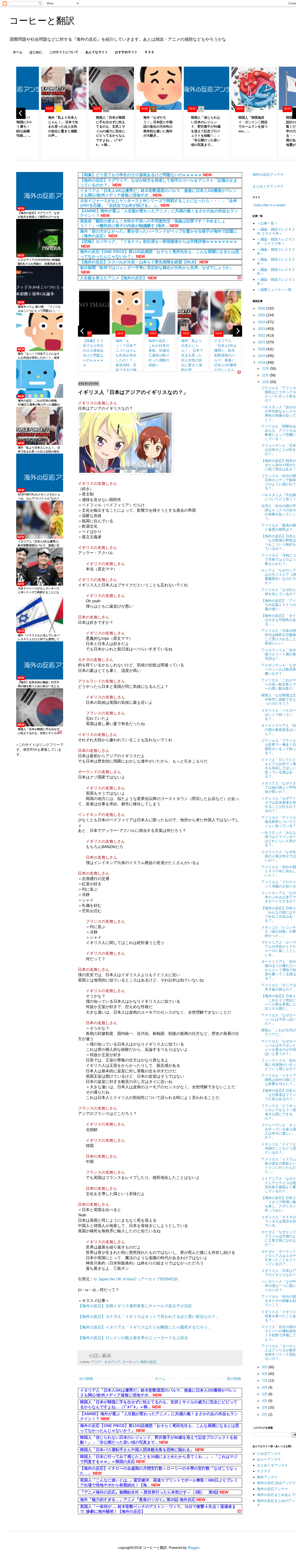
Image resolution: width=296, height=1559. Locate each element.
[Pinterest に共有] (109, 1355)
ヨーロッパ (130, 1362)
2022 (262, 335)
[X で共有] (100, 1355)
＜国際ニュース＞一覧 (274, 290)
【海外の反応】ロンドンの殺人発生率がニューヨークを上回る (133, 1338)
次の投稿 (86, 1379)
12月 (266, 368)
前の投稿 (234, 1379)
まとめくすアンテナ (268, 186)
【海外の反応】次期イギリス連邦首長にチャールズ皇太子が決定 (135, 1306)
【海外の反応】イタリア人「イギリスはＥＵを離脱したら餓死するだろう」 (145, 1327)
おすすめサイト (126, 52)
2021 (262, 342)
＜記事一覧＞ (267, 223)
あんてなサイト (96, 52)
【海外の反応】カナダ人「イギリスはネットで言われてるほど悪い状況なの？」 (148, 1316)
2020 (262, 349)
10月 (266, 382)
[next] (237, 331)
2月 (265, 1414)
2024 (262, 322)
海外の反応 (148, 1362)
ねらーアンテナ (269, 1459)
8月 (265, 1374)
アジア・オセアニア (105, 1362)
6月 (265, 1387)
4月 (265, 1401)
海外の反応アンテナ (268, 174)
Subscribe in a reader (269, 205)
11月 (266, 375)
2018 (262, 362)
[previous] (20, 113)
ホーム (17, 52)
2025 (262, 315)
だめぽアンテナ (269, 1453)
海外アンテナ (267, 1477)
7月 (265, 1380)
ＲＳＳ (149, 52)
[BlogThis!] (95, 1355)
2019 (262, 356)
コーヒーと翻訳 (42, 20)
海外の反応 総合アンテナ (276, 1483)
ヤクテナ (264, 1471)
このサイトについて (63, 52)
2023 (262, 329)
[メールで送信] (91, 1355)
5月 (265, 1394)
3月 (265, 1407)
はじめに (35, 52)
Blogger (193, 1548)
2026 (262, 308)
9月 (265, 1367)
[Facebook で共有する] (104, 1355)
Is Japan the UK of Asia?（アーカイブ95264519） (137, 1279)
